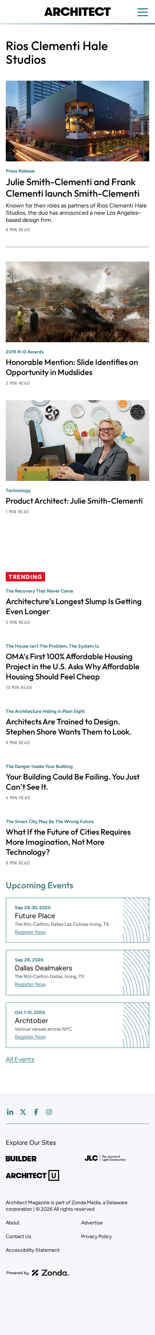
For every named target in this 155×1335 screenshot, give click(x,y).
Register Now (30, 932)
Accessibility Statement (32, 1250)
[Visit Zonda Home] (38, 1272)
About (12, 1223)
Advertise (92, 1223)
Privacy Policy (96, 1236)
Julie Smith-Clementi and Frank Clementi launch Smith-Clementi (73, 187)
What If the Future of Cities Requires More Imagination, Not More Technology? (68, 842)
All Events (20, 1059)
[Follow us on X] (23, 1112)
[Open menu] (143, 12)
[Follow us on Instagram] (49, 1112)
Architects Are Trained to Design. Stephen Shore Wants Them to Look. (69, 726)
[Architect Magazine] (77, 11)
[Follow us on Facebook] (36, 1112)
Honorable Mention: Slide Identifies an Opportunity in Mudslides (72, 367)
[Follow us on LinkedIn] (10, 1112)
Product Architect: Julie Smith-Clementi (74, 501)
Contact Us (18, 1236)
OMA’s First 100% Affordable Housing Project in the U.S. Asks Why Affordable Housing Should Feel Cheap (73, 666)
